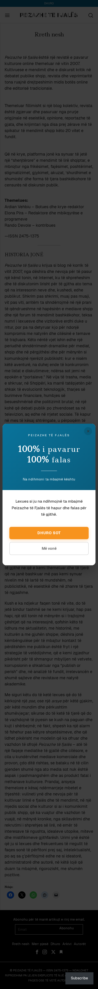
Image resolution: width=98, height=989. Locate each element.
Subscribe (79, 978)
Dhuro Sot (49, 533)
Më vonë (49, 548)
